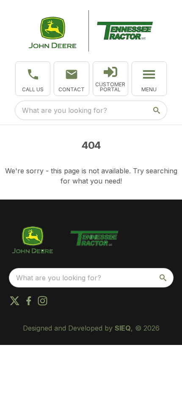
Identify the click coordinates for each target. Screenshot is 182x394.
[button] (33, 78)
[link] (110, 78)
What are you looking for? (64, 110)
